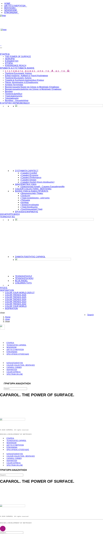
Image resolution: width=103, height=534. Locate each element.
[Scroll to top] (3, 528)
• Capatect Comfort (28, 173)
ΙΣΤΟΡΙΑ (9, 63)
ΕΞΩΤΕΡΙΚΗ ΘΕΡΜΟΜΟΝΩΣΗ (15, 103)
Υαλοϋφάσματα (11, 98)
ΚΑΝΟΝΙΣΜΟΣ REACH (15, 65)
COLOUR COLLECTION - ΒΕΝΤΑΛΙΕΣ (21, 365)
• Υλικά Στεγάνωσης (29, 207)
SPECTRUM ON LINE (15, 374)
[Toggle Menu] (1, 47)
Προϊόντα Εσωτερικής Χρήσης (18, 73)
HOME (7, 3)
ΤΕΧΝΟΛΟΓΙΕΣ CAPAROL (16, 345)
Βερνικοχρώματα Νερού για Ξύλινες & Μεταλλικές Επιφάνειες (32, 87)
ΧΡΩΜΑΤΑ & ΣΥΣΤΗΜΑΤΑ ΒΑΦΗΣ (17, 68)
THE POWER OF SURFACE (18, 56)
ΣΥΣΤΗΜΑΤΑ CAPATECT (26, 171)
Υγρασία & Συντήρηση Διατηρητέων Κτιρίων (24, 80)
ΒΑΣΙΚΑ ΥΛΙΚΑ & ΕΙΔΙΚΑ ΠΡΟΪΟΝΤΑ (31, 191)
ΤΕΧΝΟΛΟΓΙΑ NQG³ (24, 278)
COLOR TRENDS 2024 (15, 299)
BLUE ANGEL (21, 281)
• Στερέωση (25, 196)
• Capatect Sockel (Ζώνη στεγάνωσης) (37, 182)
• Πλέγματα (25, 200)
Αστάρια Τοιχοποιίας (14, 85)
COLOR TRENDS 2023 (15, 302)
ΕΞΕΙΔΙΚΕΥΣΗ (11, 61)
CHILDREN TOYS (23, 283)
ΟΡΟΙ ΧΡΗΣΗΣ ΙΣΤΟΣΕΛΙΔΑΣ (18, 354)
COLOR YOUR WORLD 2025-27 (20, 293)
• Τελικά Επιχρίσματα (29, 205)
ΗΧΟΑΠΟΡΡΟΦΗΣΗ (10, 214)
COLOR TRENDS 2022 (15, 304)
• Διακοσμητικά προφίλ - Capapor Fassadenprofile (42, 186)
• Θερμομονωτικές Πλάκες (31, 193)
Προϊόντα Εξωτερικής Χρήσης (18, 78)
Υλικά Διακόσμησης (13, 96)
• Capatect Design (28, 180)
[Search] (1, 45)
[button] (90, 315)
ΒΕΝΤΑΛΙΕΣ (10, 8)
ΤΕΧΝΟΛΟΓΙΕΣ (7, 216)
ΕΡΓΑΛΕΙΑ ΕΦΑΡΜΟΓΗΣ (26, 212)
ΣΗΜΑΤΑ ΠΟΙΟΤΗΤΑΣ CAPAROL (30, 257)
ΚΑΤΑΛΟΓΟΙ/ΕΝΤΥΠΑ (15, 363)
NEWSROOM (10, 10)
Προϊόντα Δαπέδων (13, 94)
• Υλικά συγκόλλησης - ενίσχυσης (35, 198)
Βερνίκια (9, 91)
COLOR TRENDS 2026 (15, 295)
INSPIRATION (7, 290)
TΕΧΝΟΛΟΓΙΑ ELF (23, 276)
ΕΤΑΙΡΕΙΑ (5, 54)
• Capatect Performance (30, 177)
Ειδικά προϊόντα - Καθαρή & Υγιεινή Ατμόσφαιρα (26, 76)
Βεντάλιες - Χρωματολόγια (16, 100)
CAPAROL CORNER (14, 367)
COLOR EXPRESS (14, 372)
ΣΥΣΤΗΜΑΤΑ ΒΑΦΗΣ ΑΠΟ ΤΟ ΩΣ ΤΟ (37, 71)
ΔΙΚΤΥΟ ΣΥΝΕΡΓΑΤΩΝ (14, 6)
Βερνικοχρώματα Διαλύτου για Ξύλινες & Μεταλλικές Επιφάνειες (33, 89)
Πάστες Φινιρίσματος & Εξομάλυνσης (21, 82)
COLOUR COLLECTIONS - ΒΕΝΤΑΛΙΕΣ (33, 189)
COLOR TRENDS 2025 (15, 297)
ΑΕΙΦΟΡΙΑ (10, 59)
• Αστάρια (24, 202)
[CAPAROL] (51, 28)
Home (7, 317)
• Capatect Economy (29, 175)
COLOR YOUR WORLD (16, 306)
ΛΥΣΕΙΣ (4, 287)
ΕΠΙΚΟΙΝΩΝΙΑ (10, 12)
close (7, 319)
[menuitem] (53, 3)
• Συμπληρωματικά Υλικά (31, 209)
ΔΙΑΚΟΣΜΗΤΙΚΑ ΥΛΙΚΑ (25, 184)
